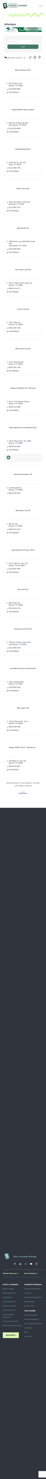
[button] (5, 58)
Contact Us (28, 786)
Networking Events (9, 1293)
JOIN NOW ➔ (10, 1335)
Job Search (27, 1293)
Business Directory (13, 783)
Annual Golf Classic (9, 1310)
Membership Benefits (31, 1319)
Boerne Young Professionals (12, 1325)
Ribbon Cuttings (8, 1289)
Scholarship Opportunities (33, 1297)
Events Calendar (26, 783)
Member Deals (29, 1306)
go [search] (24, 47)
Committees (28, 1328)
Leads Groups (7, 1297)
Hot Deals (36, 783)
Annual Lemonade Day (10, 1321)
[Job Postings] (8, 459)
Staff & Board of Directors (33, 1324)
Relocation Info (29, 1302)
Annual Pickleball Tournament (8, 1315)
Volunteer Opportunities (32, 1289)
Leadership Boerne (9, 1302)
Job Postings (19, 786)
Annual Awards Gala (9, 1306)
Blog (25, 1332)
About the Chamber (31, 1315)
